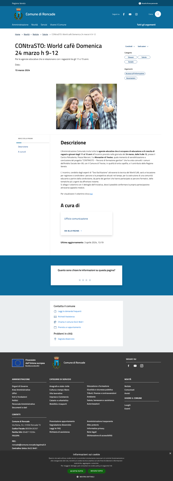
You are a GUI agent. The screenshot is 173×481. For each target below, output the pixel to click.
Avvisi (127, 393)
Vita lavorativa (56, 393)
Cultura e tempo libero (59, 389)
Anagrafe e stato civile (59, 386)
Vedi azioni (142, 46)
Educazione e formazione (98, 386)
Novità (27, 34)
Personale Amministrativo (23, 403)
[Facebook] (122, 14)
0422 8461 (32, 448)
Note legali (92, 431)
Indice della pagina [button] (25, 138)
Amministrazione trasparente (100, 421)
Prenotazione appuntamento (62, 421)
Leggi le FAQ (55, 428)
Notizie (36, 34)
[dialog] (86, 466)
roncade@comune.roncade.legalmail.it (29, 444)
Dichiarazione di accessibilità (99, 435)
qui (91, 193)
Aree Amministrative (21, 389)
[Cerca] (158, 14)
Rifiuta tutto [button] (97, 471)
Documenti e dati (19, 407)
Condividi (129, 46)
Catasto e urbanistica (59, 400)
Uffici (14, 393)
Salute (45, 34)
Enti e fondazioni (19, 396)
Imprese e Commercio (59, 396)
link (111, 466)
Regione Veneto (18, 3)
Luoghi (127, 405)
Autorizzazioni (93, 403)
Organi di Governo (20, 386)
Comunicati (129, 389)
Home (17, 34)
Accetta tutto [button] (76, 471)
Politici (15, 400)
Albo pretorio (93, 424)
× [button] (170, 453)
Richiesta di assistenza (60, 431)
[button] (86, 476)
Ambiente (91, 396)
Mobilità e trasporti (58, 403)
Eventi (127, 408)
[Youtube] (129, 14)
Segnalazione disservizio (60, 424)
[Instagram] (135, 14)
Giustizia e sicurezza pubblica (100, 389)
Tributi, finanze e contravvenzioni (101, 393)
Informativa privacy (95, 428)
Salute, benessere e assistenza (100, 400)
